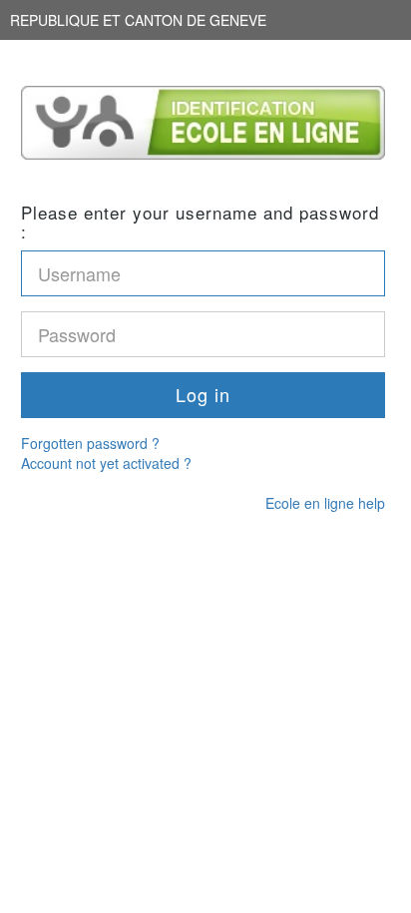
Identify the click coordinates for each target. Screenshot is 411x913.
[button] (203, 395)
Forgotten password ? (90, 443)
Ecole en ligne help (325, 503)
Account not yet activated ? (106, 463)
